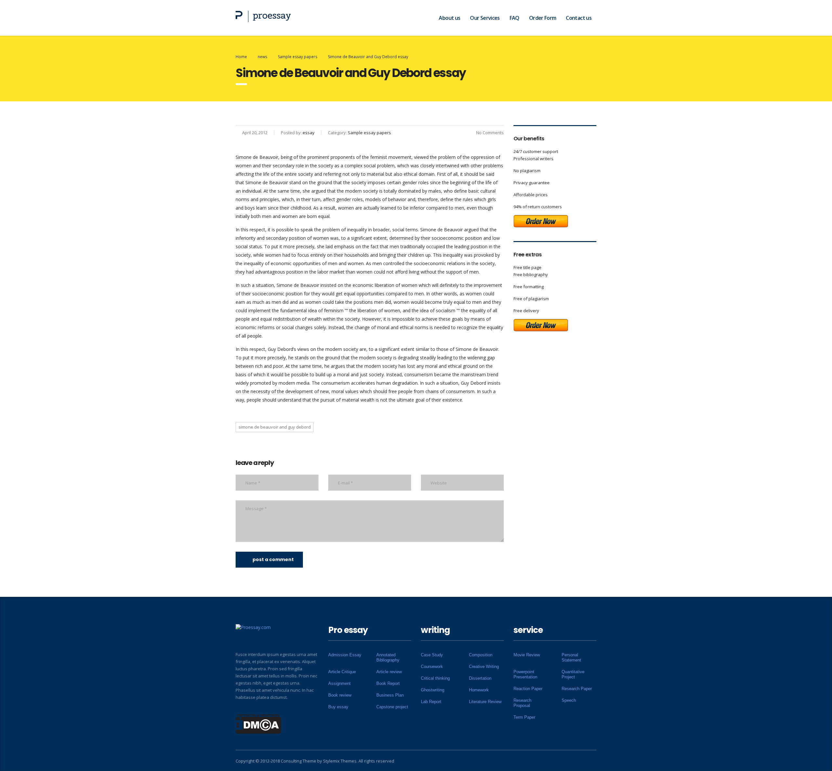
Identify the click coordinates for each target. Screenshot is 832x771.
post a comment (273, 559)
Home (241, 56)
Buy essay (338, 706)
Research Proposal (522, 703)
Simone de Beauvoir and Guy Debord (275, 427)
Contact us (579, 17)
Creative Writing (484, 666)
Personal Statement (571, 657)
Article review (389, 671)
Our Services (485, 17)
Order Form (542, 17)
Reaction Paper (528, 688)
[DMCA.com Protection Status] (258, 723)
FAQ (514, 17)
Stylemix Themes (340, 761)
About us (449, 17)
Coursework (432, 666)
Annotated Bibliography (387, 657)
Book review (339, 695)
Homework (479, 689)
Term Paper (524, 717)
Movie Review (527, 654)
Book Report (388, 683)
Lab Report (431, 701)
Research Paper (577, 688)
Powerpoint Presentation (525, 674)
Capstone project (392, 706)
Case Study (432, 654)
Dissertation (480, 678)
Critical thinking (435, 678)
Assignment (339, 683)
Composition (480, 654)
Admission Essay (344, 654)
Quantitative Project (573, 674)
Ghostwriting (432, 689)
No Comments (490, 132)
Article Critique (342, 671)
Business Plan (390, 695)
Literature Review (485, 701)
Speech (569, 700)
